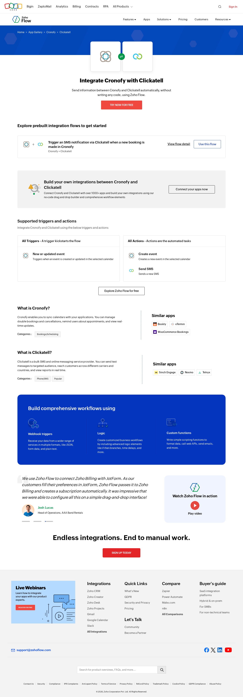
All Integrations (97, 631)
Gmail (90, 614)
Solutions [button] (163, 19)
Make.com (168, 602)
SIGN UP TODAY (121, 552)
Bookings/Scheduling (47, 334)
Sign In (233, 6)
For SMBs (205, 606)
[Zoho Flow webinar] (43, 602)
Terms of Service (108, 684)
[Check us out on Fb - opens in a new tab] (206, 650)
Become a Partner (135, 632)
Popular (58, 379)
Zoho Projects (95, 608)
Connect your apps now (192, 189)
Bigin (30, 6)
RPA (106, 6)
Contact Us (28, 684)
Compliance (54, 684)
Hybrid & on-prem (211, 600)
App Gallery (35, 32)
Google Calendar (97, 620)
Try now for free (121, 105)
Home (20, 32)
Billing (77, 6)
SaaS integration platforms (210, 593)
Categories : (24, 334)
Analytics (62, 6)
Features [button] (128, 19)
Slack (90, 625)
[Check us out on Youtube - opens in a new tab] (228, 650)
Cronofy (51, 32)
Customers (201, 19)
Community (132, 626)
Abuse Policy (215, 684)
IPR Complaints (71, 684)
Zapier (166, 591)
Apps (146, 19)
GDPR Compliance (197, 684)
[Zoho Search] (219, 6)
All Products (121, 6)
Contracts (92, 6)
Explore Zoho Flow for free (121, 291)
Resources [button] (221, 19)
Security (41, 684)
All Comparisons (172, 614)
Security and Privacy (137, 602)
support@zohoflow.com (34, 650)
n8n (164, 608)
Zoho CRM (93, 591)
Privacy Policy (126, 684)
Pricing (182, 19)
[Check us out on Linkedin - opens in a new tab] (220, 650)
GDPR (128, 596)
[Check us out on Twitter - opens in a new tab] (213, 650)
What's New (132, 591)
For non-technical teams (214, 612)
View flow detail (179, 144)
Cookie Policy (178, 684)
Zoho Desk (93, 602)
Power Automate (172, 596)
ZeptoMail (44, 6)
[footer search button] (161, 670)
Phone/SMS (42, 379)
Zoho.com (13, 6)
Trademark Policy (161, 684)
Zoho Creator (95, 596)
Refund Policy (142, 684)
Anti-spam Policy (89, 684)
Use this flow (207, 144)
